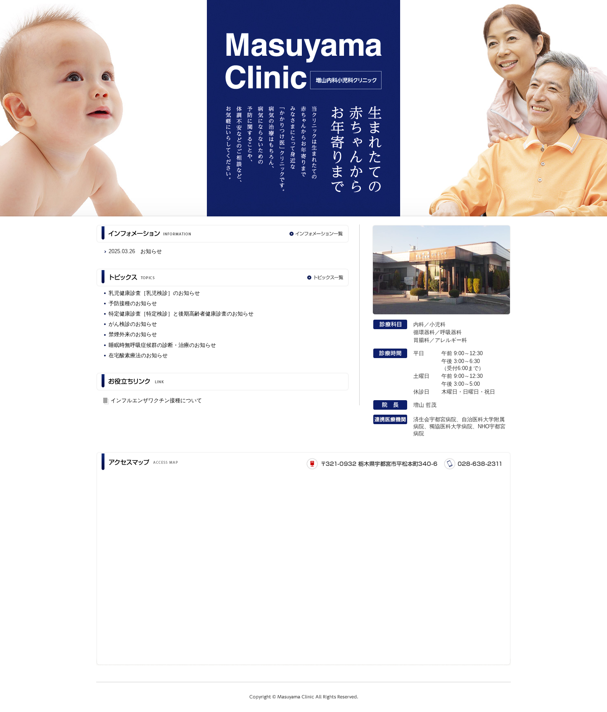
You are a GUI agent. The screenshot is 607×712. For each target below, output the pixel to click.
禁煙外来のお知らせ (133, 334)
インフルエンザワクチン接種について (156, 400)
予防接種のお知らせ (133, 303)
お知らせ (151, 251)
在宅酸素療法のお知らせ (138, 355)
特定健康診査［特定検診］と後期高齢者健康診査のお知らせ (181, 314)
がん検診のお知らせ (133, 324)
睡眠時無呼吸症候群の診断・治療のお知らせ (162, 345)
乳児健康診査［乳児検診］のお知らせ (154, 293)
